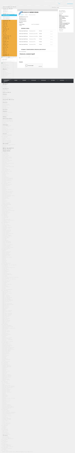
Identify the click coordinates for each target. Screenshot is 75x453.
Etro (4, 167)
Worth (4, 440)
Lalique (5, 270)
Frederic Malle (7, 182)
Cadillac (5, 89)
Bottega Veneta (7, 73)
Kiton (4, 258)
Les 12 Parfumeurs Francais (11, 277)
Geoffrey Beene (7, 189)
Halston (5, 206)
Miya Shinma (6, 318)
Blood (4, 66)
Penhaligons (6, 353)
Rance (4, 368)
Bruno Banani (6, 80)
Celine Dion (6, 107)
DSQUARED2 (7, 150)
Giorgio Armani (7, 194)
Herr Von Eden (7, 209)
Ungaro (5, 427)
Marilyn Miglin (7, 299)
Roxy (4, 380)
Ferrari (5, 176)
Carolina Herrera (8, 99)
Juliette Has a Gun (8, 247)
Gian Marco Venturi (8, 191)
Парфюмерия (6, 5)
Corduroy (5, 130)
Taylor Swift (6, 410)
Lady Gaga (6, 269)
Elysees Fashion (7, 160)
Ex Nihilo (5, 170)
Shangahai (6, 395)
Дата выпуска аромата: (23, 21)
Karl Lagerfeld (7, 251)
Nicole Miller (6, 331)
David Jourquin (7, 141)
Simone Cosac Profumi (9, 398)
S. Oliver (5, 382)
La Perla (5, 265)
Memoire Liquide (7, 310)
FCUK (4, 174)
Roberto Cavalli (7, 375)
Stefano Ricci (6, 404)
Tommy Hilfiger (7, 419)
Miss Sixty (6, 316)
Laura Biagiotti (7, 273)
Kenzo (4, 256)
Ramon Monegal (7, 366)
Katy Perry (6, 253)
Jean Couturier (7, 230)
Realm (4, 370)
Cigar (4, 122)
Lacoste (5, 268)
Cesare (5, 110)
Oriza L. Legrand (7, 339)
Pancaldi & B (6, 346)
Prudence (5, 358)
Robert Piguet (7, 374)
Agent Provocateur (9, 14)
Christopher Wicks (8, 121)
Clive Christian (7, 125)
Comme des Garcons (8, 129)
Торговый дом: (21, 16)
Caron (4, 100)
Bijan (4, 63)
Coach (4, 127)
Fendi (4, 175)
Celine (4, 106)
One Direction (7, 338)
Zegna (4, 449)
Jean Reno (6, 234)
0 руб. (59, 3)
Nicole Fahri (6, 330)
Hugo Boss (6, 213)
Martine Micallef (7, 303)
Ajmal (4, 16)
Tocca (4, 416)
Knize (4, 259)
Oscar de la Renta (8, 341)
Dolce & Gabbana (8, 148)
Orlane (5, 340)
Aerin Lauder (6, 13)
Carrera (5, 101)
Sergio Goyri (6, 391)
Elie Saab (5, 156)
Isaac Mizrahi (7, 219)
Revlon (5, 373)
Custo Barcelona (7, 134)
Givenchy (5, 197)
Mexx (4, 312)
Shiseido (5, 396)
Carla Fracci (6, 97)
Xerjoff (5, 442)
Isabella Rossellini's (9, 220)
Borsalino (5, 72)
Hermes (5, 208)
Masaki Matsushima (8, 304)
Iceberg (5, 215)
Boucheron (6, 74)
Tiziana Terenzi (7, 415)
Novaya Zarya (7, 334)
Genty (4, 188)
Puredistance (6, 361)
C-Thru (5, 87)
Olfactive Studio (7, 337)
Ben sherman (6, 57)
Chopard (5, 117)
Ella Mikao (6, 158)
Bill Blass (5, 64)
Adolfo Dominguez (8, 11)
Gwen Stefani (6, 203)
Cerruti (5, 109)
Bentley (5, 60)
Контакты (53, 5)
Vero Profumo (6, 434)
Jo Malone (5, 240)
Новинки (20, 5)
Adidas (5, 10)
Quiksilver (6, 363)
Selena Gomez (7, 389)
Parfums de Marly (8, 348)
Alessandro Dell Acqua (9, 17)
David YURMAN (7, 142)
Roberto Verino (7, 376)
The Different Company (9, 412)
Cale (4, 91)
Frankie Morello (7, 180)
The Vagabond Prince (9, 413)
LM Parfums (6, 281)
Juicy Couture (7, 246)
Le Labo (5, 275)
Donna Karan (7, 149)
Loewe (4, 283)
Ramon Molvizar (7, 365)
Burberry (6, 83)
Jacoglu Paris (7, 225)
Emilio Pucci (6, 161)
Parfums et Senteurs (8, 349)
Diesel (4, 146)
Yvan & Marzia (7, 445)
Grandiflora (6, 198)
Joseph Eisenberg (8, 244)
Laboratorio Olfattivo (9, 267)
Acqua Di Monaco (7, 7)
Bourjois (5, 75)
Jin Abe (5, 238)
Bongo (4, 71)
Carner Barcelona (8, 98)
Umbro (4, 426)
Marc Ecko (6, 294)
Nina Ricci (6, 333)
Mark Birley (6, 301)
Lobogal (5, 282)
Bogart (5, 69)
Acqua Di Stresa (7, 9)
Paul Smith (6, 352)
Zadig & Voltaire (7, 448)
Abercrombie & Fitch (9, 6)
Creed (5, 133)
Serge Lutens (6, 390)
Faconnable (6, 173)
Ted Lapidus (6, 411)
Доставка (45, 5)
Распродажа (37, 5)
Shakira (5, 394)
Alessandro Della (7, 18)
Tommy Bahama (7, 418)
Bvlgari (5, 84)
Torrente (5, 420)
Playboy (5, 356)
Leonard (5, 276)
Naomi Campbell (7, 325)
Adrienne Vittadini (8, 12)
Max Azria (5, 306)
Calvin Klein (7, 92)
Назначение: (21, 18)
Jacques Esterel (7, 227)
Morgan (5, 322)
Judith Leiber (6, 245)
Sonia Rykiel (6, 401)
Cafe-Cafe (5, 90)
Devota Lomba (7, 145)
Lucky (4, 288)
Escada (5, 162)
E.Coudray (6, 153)
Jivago (5, 239)
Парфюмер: (21, 22)
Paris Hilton (6, 351)
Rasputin (5, 369)
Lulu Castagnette (7, 289)
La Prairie (6, 266)
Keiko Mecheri (7, 254)
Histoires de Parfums (9, 210)
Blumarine (5, 67)
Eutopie (5, 168)
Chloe (5, 116)
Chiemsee (5, 115)
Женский (24, 18)
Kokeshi (5, 260)
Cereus (5, 108)
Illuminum (5, 217)
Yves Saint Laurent (8, 446)
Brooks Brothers (7, 78)
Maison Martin (7, 291)
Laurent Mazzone (7, 274)
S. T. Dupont (6, 383)
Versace (5, 435)
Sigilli (4, 397)
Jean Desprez (6, 231)
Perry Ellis (6, 355)
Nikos (4, 332)
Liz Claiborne (6, 280)
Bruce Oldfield (7, 79)
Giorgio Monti (6, 196)
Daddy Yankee (7, 138)
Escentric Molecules (8, 163)
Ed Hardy (5, 154)
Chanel (5, 111)
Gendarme (5, 187)
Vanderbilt (6, 432)
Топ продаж (29, 5)
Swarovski (6, 408)
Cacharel (6, 88)
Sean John (6, 388)
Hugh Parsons (7, 212)
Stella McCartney (7, 406)
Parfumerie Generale (8, 347)
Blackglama (6, 65)
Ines (4, 218)
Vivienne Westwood (8, 438)
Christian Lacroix (8, 119)
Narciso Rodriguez (8, 326)
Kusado (5, 262)
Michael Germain (7, 313)
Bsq (4, 82)
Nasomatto (6, 327)
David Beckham (7, 140)
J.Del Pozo (6, 224)
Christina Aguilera (8, 120)
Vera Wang (6, 433)
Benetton (5, 59)
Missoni (5, 317)
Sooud (4, 402)
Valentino (5, 429)
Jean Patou (6, 232)
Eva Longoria (6, 169)
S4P (4, 384)
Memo (4, 309)
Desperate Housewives (9, 144)
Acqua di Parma (8, 8)
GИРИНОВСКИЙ (7, 204)
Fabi (4, 172)
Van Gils (5, 431)
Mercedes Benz (7, 311)
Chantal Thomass (7, 112)
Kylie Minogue (7, 263)
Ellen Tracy (6, 159)
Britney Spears (26, 16)
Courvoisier (6, 132)
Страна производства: (22, 19)
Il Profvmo (6, 216)
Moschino (5, 323)
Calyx (4, 93)
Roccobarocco (7, 377)
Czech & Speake (7, 135)
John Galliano (7, 241)
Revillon (5, 372)
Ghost (4, 190)
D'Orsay (5, 137)
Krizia (4, 261)
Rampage (5, 367)
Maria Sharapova (7, 297)
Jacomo (5, 226)
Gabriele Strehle (7, 184)
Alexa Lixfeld (6, 19)
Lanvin (5, 272)
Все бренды (4, 136)
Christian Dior (7, 118)
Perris (4, 354)
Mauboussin (6, 305)
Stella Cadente (7, 405)
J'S (4, 223)
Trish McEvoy (6, 422)
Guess (4, 201)
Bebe (4, 56)
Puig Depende (6, 359)
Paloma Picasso (7, 344)
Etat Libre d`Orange (8, 166)
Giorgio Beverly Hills (9, 195)
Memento (5, 308)
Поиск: (53, 7)
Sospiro (5, 403)
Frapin (5, 181)
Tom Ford (5, 417)
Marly (4, 302)
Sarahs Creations (8, 387)
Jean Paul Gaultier (8, 233)
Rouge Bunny (6, 379)
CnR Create (6, 126)
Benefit (5, 58)
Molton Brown (6, 320)
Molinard (5, 319)
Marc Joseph (6, 296)
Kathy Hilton (6, 252)
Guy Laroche (6, 202)
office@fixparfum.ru (70, 3)
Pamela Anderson (7, 345)
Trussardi (5, 424)
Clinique (5, 124)
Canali (5, 94)
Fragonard (6, 177)
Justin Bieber (6, 248)
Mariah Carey (6, 298)
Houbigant (5, 211)
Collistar (5, 128)
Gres (4, 199)
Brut (4, 81)
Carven (5, 103)
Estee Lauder (6, 165)
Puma (4, 360)
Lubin (4, 287)
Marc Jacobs (6, 295)
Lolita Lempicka (7, 284)
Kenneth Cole (6, 255)
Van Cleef (5, 430)
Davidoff (5, 143)
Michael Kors (6, 315)
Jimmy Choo (6, 237)
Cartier (5, 102)
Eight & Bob (6, 155)
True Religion (6, 423)
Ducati (5, 151)
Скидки (13, 5)
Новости (61, 5)
